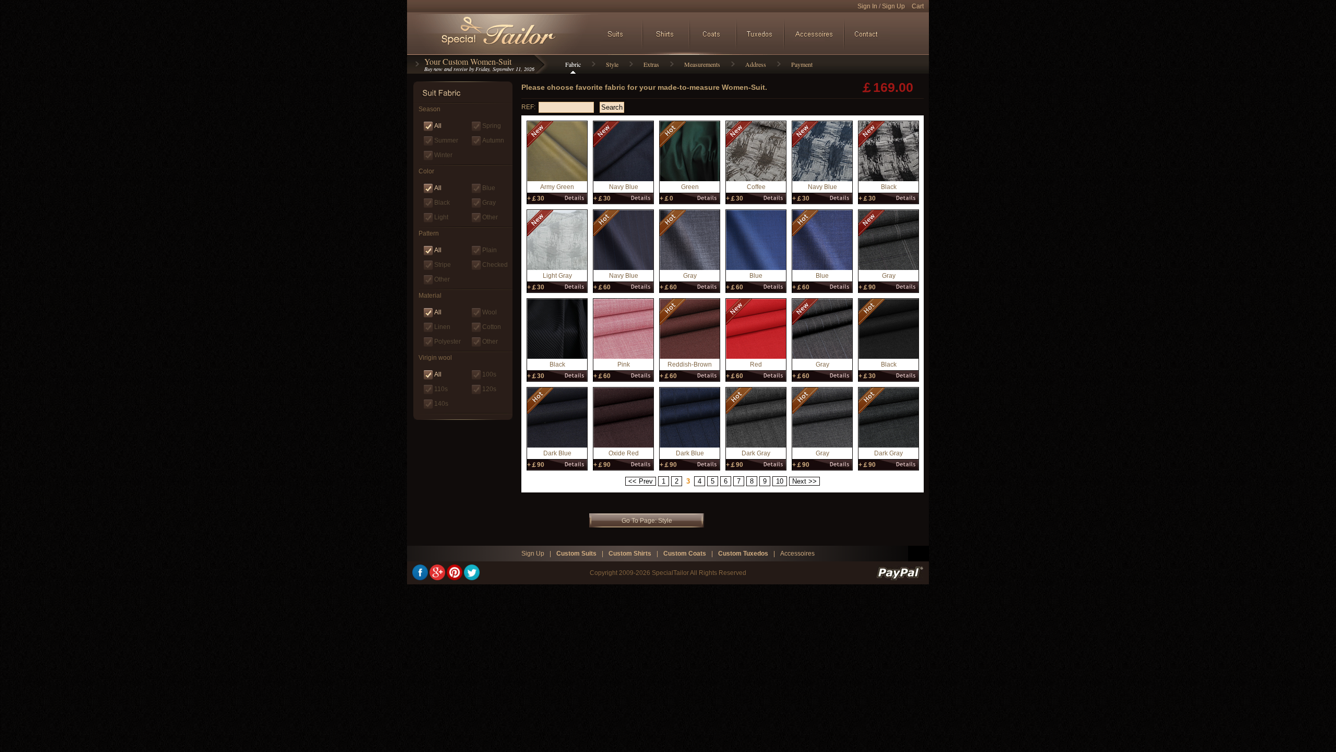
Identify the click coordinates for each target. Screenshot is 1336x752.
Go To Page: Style (647, 520)
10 (779, 481)
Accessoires (797, 553)
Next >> (804, 481)
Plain (489, 250)
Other (490, 217)
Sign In (867, 6)
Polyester (447, 341)
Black (442, 202)
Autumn (493, 140)
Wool (489, 312)
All (438, 126)
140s (441, 403)
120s (489, 389)
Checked (495, 264)
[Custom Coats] (713, 34)
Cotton (491, 327)
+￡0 (666, 198)
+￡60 (602, 287)
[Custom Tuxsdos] (760, 34)
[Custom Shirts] (666, 34)
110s (441, 389)
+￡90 (867, 287)
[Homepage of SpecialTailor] (501, 34)
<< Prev (640, 481)
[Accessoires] (807, 34)
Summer (446, 140)
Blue (488, 188)
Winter (443, 155)
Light (441, 217)
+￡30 (535, 198)
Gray (489, 202)
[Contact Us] (867, 34)
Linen (442, 327)
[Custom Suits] (619, 34)
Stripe (442, 264)
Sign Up (893, 6)
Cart (918, 6)
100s (489, 374)
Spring (491, 126)
